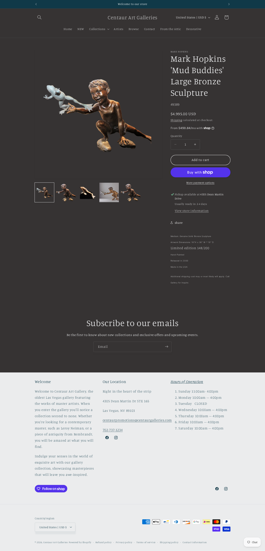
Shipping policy (169, 542)
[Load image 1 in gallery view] (44, 192)
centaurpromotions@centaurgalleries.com (137, 420)
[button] (39, 17)
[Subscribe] (166, 347)
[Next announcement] (229, 4)
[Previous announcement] (36, 4)
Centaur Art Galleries (55, 542)
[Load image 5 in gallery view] (130, 192)
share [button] (179, 222)
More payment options (200, 182)
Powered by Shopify (80, 542)
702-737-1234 (113, 430)
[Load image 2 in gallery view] (66, 192)
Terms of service (145, 542)
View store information (192, 210)
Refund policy (103, 542)
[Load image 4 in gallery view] (109, 192)
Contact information (195, 542)
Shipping (176, 119)
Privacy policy (124, 542)
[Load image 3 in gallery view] (87, 192)
